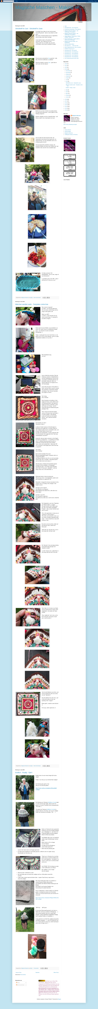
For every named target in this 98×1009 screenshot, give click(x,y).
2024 (66, 63)
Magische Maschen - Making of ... (49, 7)
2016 (66, 103)
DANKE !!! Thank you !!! (69, 48)
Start (66, 26)
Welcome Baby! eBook (69, 44)
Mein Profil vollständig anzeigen (70, 124)
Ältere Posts (56, 972)
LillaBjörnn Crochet (52, 802)
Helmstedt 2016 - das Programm (71, 51)
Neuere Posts (18, 972)
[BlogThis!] (45, 297)
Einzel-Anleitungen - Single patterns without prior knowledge (72, 39)
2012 (66, 110)
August (67, 77)
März (67, 93)
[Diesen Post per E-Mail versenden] (43, 297)
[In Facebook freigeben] (47, 297)
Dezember (68, 70)
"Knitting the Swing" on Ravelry (71, 134)
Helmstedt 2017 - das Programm (71, 53)
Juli (67, 79)
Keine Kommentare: (37, 297)
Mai (67, 90)
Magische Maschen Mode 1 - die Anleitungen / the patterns (71, 31)
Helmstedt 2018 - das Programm (71, 55)
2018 (66, 99)
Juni (67, 81)
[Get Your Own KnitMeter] (70, 159)
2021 (66, 65)
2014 (66, 106)
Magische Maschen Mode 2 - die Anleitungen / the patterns (71, 34)
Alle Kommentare (20, 985)
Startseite (37, 972)
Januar (67, 97)
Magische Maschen (76, 115)
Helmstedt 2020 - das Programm (71, 27)
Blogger (59, 999)
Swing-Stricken (68, 129)
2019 (66, 69)
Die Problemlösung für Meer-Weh (72, 58)
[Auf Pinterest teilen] (49, 297)
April (67, 91)
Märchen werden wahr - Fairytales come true (31, 304)
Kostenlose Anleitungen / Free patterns (73, 29)
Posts (18, 982)
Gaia (49, 58)
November (68, 72)
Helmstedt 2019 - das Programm (71, 56)
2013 (66, 108)
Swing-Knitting (68, 131)
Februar (68, 95)
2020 (66, 67)
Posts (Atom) (23, 974)
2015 (66, 104)
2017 (66, 101)
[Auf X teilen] (46, 297)
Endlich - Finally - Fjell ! (24, 773)
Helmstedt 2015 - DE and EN (71, 50)
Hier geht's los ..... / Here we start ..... (72, 45)
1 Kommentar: (36, 968)
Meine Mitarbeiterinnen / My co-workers (73, 47)
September (68, 76)
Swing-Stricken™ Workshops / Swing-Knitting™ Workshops (72, 37)
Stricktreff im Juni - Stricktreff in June (28, 29)
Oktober (68, 74)
